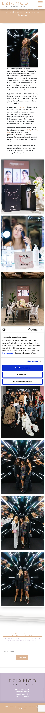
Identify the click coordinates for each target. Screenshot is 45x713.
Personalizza (21, 375)
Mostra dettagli (33, 361)
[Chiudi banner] (42, 329)
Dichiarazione (7, 353)
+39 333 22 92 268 (23, 689)
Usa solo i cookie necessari (22, 381)
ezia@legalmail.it (23, 694)
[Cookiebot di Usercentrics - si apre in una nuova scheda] (28, 329)
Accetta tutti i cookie (22, 368)
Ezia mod (12, 707)
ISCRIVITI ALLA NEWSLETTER (22, 635)
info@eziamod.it (23, 691)
